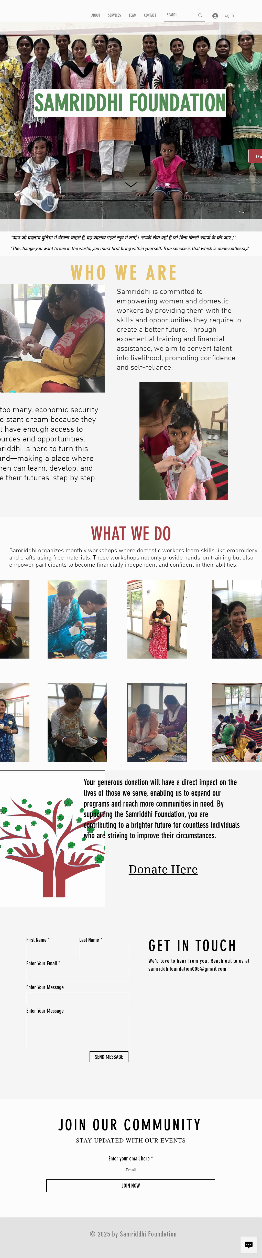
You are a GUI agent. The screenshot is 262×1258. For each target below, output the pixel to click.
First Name (36, 940)
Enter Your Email (41, 963)
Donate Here (163, 869)
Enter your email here (129, 1158)
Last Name (89, 940)
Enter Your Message (45, 987)
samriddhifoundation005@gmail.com (187, 968)
